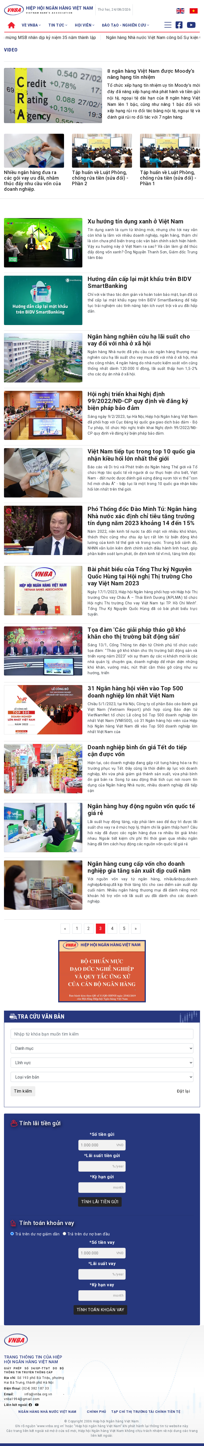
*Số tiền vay (102, 1242)
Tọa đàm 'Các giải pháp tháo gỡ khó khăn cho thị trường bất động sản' (137, 633)
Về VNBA (30, 25)
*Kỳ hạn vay (102, 1284)
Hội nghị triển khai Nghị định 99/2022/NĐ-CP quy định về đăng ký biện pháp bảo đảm (138, 401)
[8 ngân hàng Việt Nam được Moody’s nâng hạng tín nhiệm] (53, 98)
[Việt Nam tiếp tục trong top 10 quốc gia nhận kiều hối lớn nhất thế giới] (43, 472)
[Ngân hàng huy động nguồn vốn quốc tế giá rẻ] (43, 827)
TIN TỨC (56, 25)
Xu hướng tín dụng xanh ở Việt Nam (136, 221)
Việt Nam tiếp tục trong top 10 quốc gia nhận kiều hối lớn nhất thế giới (141, 455)
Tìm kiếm (23, 1091)
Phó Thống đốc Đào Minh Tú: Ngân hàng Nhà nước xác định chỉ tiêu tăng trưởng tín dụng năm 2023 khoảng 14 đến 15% (142, 516)
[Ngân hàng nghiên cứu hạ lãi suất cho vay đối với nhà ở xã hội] (43, 358)
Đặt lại (183, 1091)
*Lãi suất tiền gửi (102, 1155)
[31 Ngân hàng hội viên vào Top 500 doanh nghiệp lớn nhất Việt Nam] (43, 709)
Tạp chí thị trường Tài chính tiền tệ (145, 1412)
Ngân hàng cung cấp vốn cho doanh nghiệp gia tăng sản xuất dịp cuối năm (139, 867)
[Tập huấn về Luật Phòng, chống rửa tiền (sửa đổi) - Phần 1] (170, 152)
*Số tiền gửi (102, 1134)
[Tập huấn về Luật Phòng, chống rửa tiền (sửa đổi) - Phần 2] (102, 152)
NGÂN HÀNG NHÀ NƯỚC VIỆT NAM (47, 1412)
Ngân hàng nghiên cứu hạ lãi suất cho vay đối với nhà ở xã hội (139, 340)
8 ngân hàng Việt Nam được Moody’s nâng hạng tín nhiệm (151, 74)
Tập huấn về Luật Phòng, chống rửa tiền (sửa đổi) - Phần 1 (168, 178)
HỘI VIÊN (83, 25)
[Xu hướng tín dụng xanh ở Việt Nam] (43, 242)
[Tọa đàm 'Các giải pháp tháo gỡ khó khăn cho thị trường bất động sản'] (43, 651)
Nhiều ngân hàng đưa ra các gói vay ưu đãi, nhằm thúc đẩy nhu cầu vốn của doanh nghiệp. (32, 181)
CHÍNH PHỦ (96, 1412)
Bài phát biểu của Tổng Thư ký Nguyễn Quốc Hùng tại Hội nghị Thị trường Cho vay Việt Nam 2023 (140, 576)
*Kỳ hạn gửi (102, 1176)
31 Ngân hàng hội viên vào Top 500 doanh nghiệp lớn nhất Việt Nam (135, 692)
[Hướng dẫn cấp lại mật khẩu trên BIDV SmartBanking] (43, 300)
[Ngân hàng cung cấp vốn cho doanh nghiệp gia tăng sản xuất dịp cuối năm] (43, 885)
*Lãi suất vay (102, 1263)
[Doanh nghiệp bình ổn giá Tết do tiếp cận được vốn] (43, 768)
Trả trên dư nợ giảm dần (37, 1234)
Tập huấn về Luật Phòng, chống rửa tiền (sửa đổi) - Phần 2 (100, 178)
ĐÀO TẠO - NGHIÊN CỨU (124, 25)
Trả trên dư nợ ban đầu (88, 1234)
